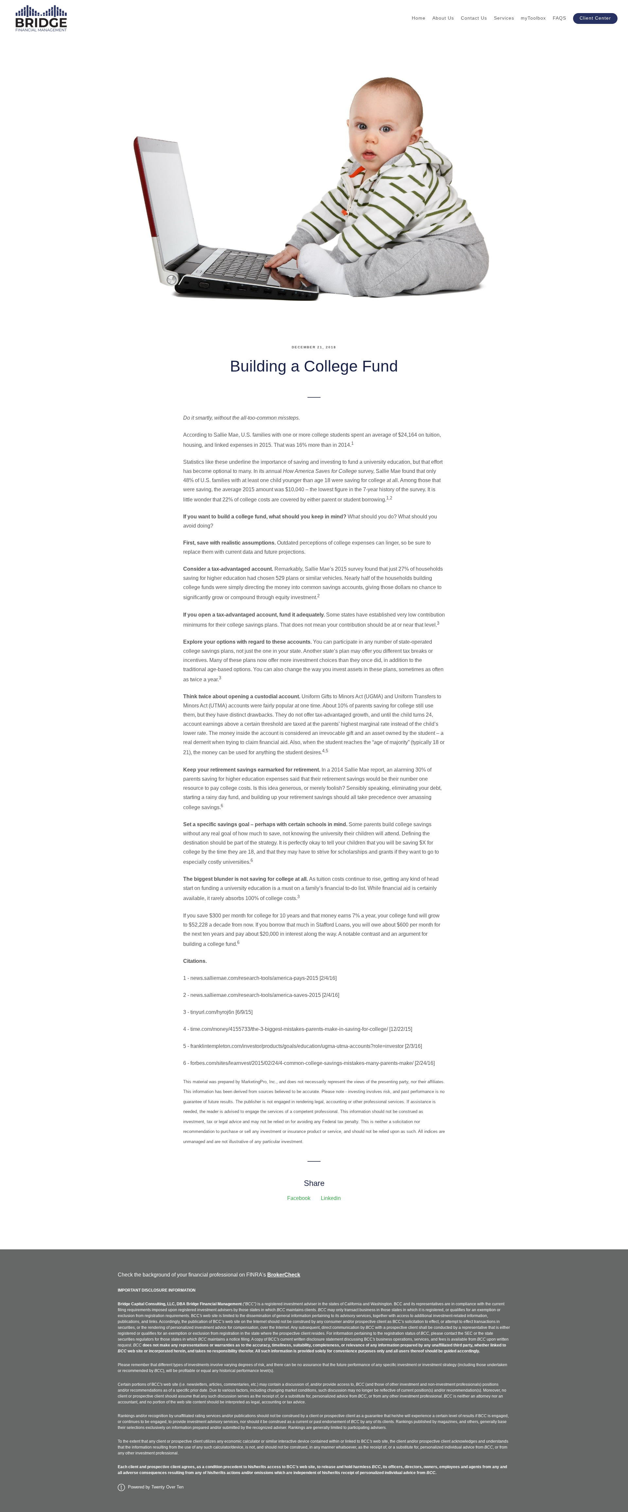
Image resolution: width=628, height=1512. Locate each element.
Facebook (298, 1198)
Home (419, 18)
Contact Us (474, 18)
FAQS (559, 18)
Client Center (595, 18)
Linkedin (331, 1198)
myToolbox (533, 18)
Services (504, 18)
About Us (443, 18)
